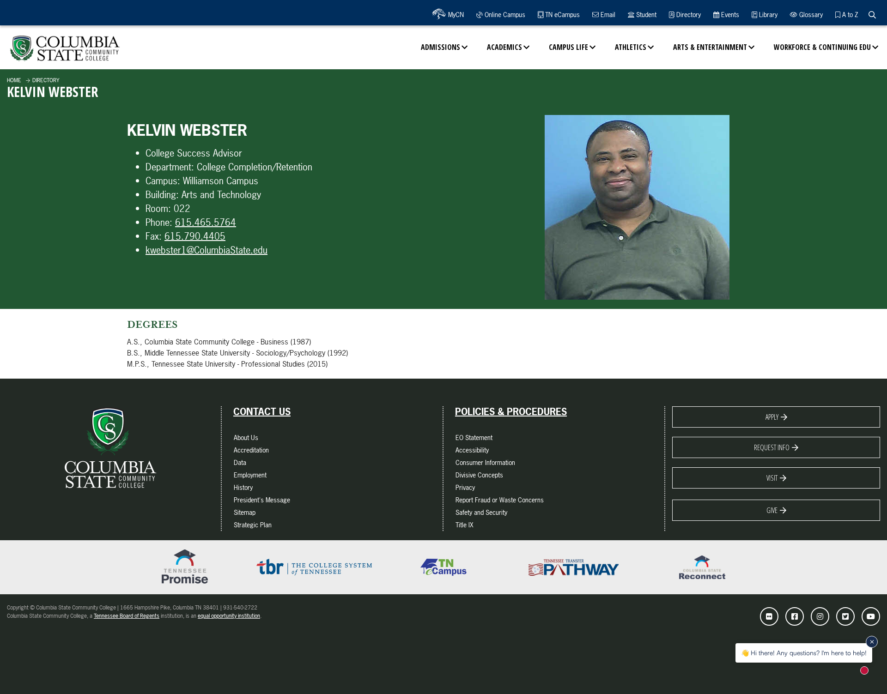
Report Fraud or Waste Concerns (500, 499)
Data (240, 462)
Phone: (159, 222)
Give (772, 510)
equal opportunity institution (229, 616)
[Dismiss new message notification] (872, 642)
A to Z (849, 14)
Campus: (163, 181)
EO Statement (474, 437)
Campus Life (568, 47)
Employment (250, 475)
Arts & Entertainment (710, 47)
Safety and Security (481, 512)
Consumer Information (485, 462)
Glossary (810, 14)
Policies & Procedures (511, 411)
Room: (158, 208)
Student (645, 14)
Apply (771, 417)
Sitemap (244, 512)
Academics (504, 47)
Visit (772, 478)
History (243, 487)
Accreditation (251, 450)
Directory (687, 14)
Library (767, 14)
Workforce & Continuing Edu (822, 47)
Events (729, 14)
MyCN (455, 14)
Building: (162, 194)
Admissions (440, 47)
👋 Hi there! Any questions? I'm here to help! (804, 653)
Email (607, 14)
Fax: (154, 236)
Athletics (630, 47)
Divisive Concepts (479, 475)
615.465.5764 (205, 222)
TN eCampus (561, 14)
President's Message (262, 499)
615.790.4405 (194, 236)
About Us (246, 437)
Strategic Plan (253, 524)
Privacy (465, 487)
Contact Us (262, 411)
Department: (170, 167)
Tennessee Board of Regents (126, 616)
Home (14, 80)
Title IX (465, 524)
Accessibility (472, 450)
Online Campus (504, 14)
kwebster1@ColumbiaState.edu (206, 250)
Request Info (772, 447)
